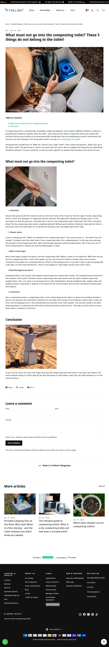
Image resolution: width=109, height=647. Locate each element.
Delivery (7, 584)
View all (102, 486)
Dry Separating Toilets (96, 578)
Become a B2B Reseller (75, 578)
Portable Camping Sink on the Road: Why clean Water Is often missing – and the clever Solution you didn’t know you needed (18, 528)
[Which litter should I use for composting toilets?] (89, 505)
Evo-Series (91, 582)
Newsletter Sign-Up (11, 595)
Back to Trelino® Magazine (56, 465)
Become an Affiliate (74, 586)
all (7, 30)
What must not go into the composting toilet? (29, 123)
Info (73, 10)
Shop (31, 10)
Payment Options (11, 591)
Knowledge (45, 10)
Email (56, 409)
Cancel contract (53, 604)
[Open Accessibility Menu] (104, 642)
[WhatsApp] (5, 642)
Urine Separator (93, 592)
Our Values (29, 578)
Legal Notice (50, 578)
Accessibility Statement (50, 598)
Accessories (91, 596)
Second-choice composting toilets (17, 619)
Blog (27, 590)
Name (7, 409)
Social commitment (32, 586)
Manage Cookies (52, 593)
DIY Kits (90, 587)
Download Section (11, 603)
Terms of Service (65, 450)
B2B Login (70, 582)
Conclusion (14, 126)
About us (60, 10)
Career (27, 593)
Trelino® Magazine (17, 24)
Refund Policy (51, 586)
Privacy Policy (50, 450)
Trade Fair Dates (31, 597)
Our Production (31, 582)
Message (8, 420)
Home (7, 24)
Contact (7, 580)
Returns (7, 588)
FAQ (5, 599)
